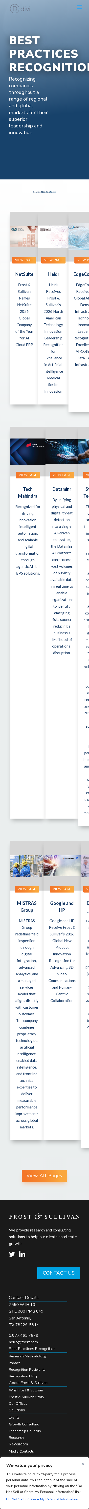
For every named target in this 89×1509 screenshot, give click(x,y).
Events (14, 1417)
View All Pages (44, 1176)
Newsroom (18, 1444)
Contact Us (59, 1273)
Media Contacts (21, 1451)
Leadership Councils (25, 1430)
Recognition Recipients (27, 1369)
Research (16, 1437)
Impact (14, 1362)
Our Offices (18, 1403)
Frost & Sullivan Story (26, 1396)
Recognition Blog (23, 1376)
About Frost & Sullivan (28, 1383)
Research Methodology (27, 1356)
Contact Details (24, 1297)
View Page (24, 260)
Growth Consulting (24, 1424)
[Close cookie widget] (83, 1464)
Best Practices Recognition (32, 1348)
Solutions (17, 1410)
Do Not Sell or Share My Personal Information (42, 1499)
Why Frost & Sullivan (26, 1390)
